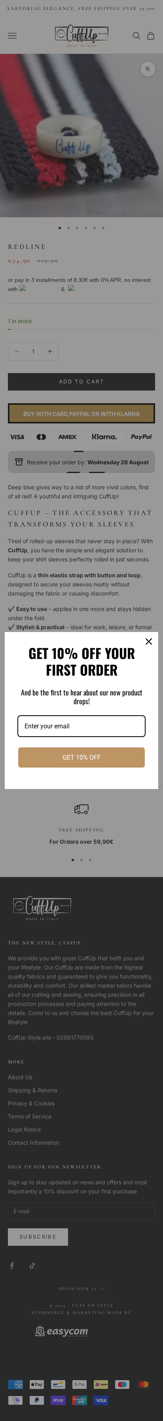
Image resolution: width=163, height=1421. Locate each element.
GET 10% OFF (82, 757)
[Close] (148, 641)
